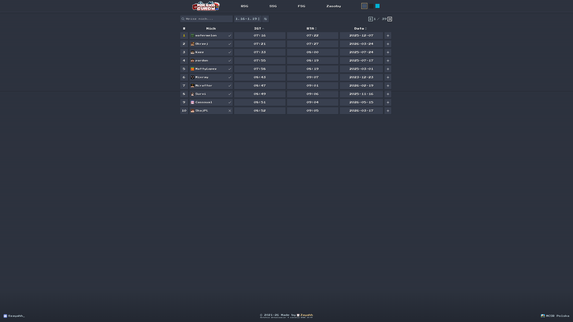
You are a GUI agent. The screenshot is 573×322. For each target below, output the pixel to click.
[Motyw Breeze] (377, 6)
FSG (301, 6)
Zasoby (334, 6)
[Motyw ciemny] (371, 6)
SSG (273, 6)
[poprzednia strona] (371, 19)
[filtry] (265, 19)
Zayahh (307, 315)
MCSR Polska (557, 316)
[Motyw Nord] (364, 6)
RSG (244, 6)
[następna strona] (390, 19)
